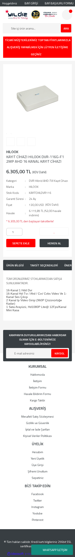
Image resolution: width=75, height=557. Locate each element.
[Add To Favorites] (54, 231)
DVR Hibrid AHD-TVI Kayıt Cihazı (48, 180)
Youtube (37, 513)
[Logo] (31, 14)
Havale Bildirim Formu (37, 394)
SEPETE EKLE (21, 243)
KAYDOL (60, 353)
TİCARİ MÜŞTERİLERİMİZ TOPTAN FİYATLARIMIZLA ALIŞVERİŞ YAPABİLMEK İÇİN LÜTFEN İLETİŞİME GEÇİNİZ (37, 47)
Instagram (37, 507)
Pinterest (37, 520)
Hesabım (37, 452)
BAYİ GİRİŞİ (31, 3)
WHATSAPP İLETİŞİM (55, 550)
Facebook (37, 494)
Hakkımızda (37, 374)
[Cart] (67, 15)
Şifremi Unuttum (38, 471)
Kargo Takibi (37, 400)
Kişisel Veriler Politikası (37, 436)
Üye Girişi (38, 465)
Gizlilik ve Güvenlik (37, 423)
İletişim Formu (37, 387)
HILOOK (12, 152)
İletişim (37, 381)
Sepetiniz (38, 478)
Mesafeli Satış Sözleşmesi (37, 416)
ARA (66, 28)
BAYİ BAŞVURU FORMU (59, 3)
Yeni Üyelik (37, 458)
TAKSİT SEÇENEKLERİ (44, 265)
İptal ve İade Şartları (37, 429)
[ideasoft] (15, 554)
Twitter (37, 500)
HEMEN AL (54, 243)
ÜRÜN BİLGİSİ (15, 265)
